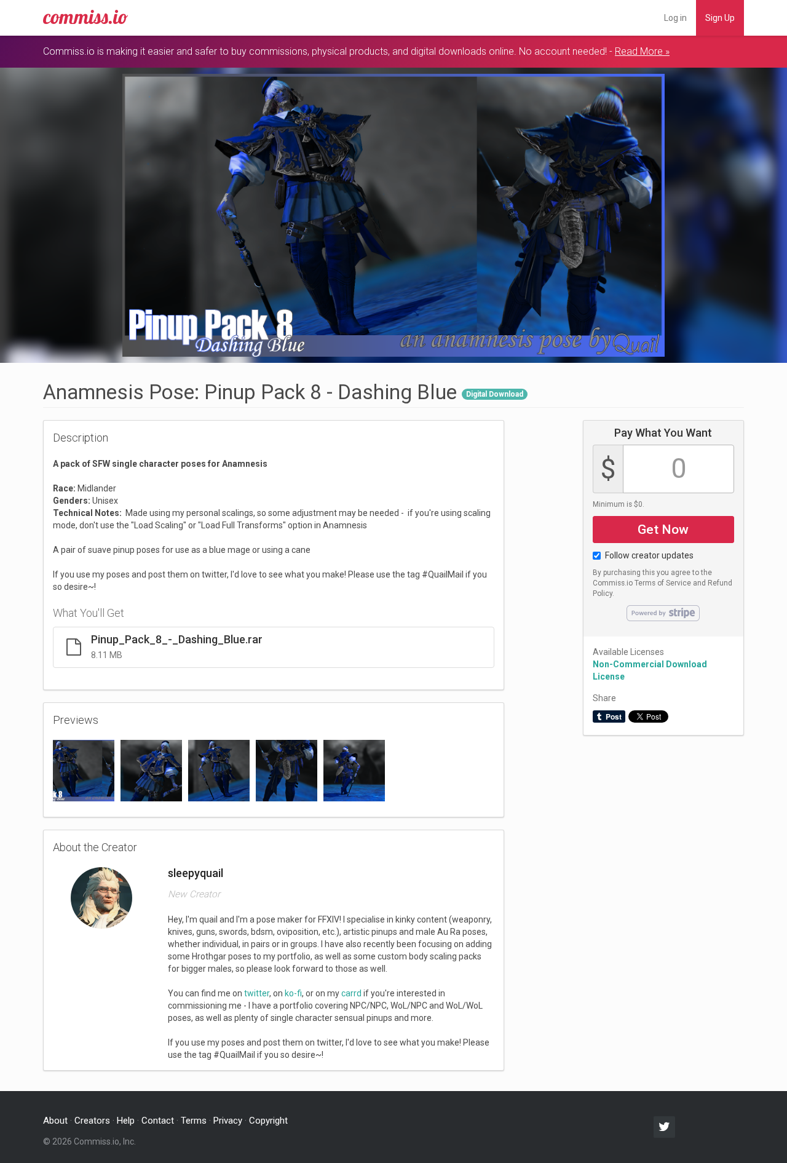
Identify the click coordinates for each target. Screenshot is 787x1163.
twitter (256, 993)
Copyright (268, 1120)
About (55, 1120)
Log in (675, 18)
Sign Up (720, 18)
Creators (92, 1120)
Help (126, 1120)
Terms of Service (663, 583)
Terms (194, 1120)
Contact (157, 1120)
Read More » (642, 51)
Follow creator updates (649, 555)
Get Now (663, 529)
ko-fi (293, 993)
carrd (351, 993)
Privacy (227, 1120)
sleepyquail (195, 873)
